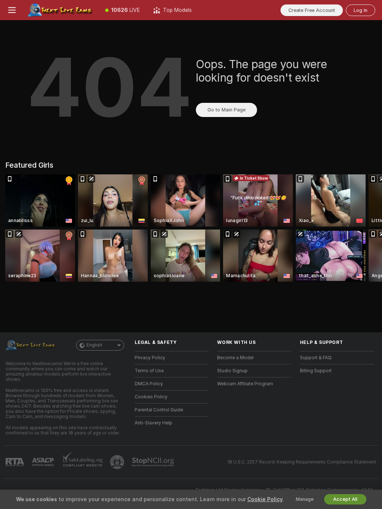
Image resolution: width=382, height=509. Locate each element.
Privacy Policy (150, 357)
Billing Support (316, 370)
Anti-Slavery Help (153, 423)
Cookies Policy (151, 396)
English (94, 345)
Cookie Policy (264, 499)
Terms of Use (149, 370)
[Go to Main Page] (61, 10)
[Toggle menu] (12, 10)
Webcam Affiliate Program (245, 383)
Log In (360, 10)
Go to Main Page (226, 110)
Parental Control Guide (159, 409)
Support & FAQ (316, 357)
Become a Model (235, 357)
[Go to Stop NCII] (154, 462)
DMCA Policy (149, 383)
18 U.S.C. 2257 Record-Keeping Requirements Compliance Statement (301, 462)
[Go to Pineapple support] (118, 462)
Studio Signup (232, 370)
